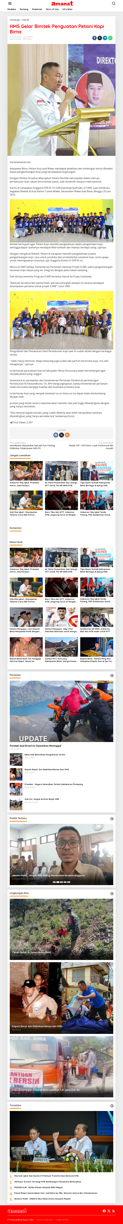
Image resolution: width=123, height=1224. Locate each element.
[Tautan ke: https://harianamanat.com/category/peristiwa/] (112, 675)
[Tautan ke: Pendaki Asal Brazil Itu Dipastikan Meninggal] (61, 711)
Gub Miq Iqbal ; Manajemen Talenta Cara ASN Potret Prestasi (23, 513)
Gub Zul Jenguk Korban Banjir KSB (42, 799)
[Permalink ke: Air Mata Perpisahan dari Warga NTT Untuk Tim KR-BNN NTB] (61, 470)
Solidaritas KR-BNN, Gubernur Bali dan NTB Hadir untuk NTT (95, 630)
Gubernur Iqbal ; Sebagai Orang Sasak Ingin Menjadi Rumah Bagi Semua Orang (58, 875)
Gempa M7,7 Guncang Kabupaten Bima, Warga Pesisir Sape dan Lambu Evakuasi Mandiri (60, 660)
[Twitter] (61, 435)
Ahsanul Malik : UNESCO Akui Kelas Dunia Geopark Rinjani (42, 1199)
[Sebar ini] (94, 38)
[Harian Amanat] (62, 3)
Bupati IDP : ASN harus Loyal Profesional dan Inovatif (91, 445)
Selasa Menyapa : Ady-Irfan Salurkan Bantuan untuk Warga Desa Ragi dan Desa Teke (60, 630)
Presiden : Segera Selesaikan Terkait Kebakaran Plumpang (54, 784)
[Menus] (10, 3)
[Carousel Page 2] (57, 882)
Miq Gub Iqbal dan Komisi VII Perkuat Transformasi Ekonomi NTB (46, 1176)
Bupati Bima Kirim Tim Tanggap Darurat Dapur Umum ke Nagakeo (25, 660)
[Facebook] (55, 435)
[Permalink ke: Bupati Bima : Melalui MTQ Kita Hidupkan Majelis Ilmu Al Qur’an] (96, 646)
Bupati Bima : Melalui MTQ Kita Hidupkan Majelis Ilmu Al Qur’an (96, 659)
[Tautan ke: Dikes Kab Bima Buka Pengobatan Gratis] (16, 759)
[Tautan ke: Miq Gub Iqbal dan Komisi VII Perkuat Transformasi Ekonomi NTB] (61, 1141)
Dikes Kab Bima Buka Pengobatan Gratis (45, 754)
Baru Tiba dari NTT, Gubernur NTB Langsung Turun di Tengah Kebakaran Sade (60, 513)
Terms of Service (45, 1219)
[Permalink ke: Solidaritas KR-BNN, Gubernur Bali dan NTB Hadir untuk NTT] (96, 617)
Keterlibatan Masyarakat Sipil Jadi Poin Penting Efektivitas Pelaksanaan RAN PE (32, 445)
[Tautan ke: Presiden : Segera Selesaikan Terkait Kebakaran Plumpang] (16, 788)
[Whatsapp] (110, 38)
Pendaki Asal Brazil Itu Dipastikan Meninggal (35, 745)
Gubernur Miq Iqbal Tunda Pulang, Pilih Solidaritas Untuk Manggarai (95, 513)
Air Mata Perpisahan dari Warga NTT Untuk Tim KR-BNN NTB (61, 483)
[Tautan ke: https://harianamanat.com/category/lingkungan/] (112, 893)
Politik (18, 39)
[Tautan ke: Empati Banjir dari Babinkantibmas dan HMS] (16, 774)
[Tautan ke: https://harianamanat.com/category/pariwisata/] (112, 1106)
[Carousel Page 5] (68, 882)
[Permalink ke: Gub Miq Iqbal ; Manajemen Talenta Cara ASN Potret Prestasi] (26, 500)
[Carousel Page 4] (65, 882)
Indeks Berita (62, 1219)
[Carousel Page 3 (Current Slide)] (61, 882)
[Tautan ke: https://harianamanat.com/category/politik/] (112, 819)
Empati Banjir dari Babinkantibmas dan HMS (47, 769)
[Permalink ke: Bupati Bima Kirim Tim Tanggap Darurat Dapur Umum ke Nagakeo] (26, 646)
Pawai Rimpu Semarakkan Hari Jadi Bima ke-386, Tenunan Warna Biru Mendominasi (55, 1193)
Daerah (13, 39)
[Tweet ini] (100, 38)
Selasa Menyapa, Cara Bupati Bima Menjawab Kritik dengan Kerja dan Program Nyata (25, 630)
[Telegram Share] (105, 38)
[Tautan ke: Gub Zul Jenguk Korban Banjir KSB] (16, 803)
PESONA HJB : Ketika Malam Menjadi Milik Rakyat (38, 1187)
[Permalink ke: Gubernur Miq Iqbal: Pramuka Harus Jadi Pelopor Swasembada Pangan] (26, 470)
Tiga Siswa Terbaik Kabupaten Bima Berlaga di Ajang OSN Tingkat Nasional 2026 (95, 484)
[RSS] (67, 435)
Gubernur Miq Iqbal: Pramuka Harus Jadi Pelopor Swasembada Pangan (24, 484)
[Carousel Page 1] (54, 882)
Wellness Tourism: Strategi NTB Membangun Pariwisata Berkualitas (47, 1181)
